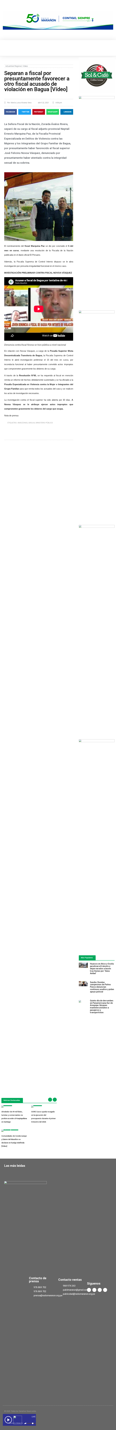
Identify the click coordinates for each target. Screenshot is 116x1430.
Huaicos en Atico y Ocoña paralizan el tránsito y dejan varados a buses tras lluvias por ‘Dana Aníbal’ (102, 968)
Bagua (32, 423)
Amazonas (23, 423)
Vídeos (25, 66)
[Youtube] (100, 1290)
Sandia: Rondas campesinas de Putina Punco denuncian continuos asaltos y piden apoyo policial (102, 987)
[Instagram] (105, 1290)
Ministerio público (44, 423)
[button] (5, 48)
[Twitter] (94, 1290)
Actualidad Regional (13, 66)
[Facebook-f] (89, 1290)
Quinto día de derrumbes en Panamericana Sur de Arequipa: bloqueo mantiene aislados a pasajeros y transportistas (101, 1006)
